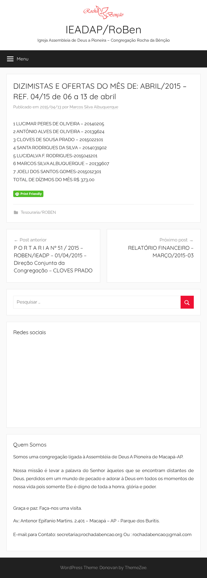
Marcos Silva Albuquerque (94, 107)
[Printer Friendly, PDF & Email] (28, 193)
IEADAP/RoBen (103, 29)
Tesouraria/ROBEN (38, 212)
